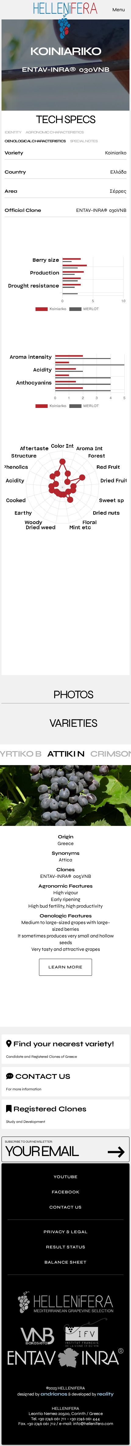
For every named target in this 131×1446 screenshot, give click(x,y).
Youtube (66, 1176)
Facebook (66, 1192)
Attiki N (65, 754)
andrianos (54, 1394)
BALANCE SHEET (65, 1262)
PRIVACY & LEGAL (66, 1231)
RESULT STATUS (65, 1247)
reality (105, 1394)
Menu (118, 9)
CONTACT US (65, 1207)
